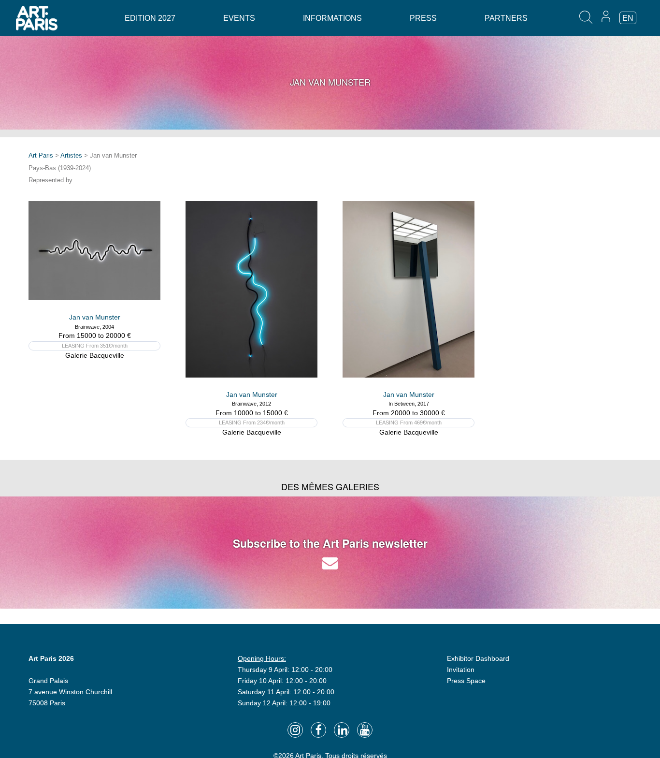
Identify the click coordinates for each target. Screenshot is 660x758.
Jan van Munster (94, 317)
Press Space (466, 681)
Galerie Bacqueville (94, 355)
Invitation (460, 669)
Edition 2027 (150, 18)
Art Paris (41, 155)
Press (423, 18)
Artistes (71, 155)
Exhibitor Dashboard (478, 658)
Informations (332, 18)
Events (239, 18)
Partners (506, 18)
